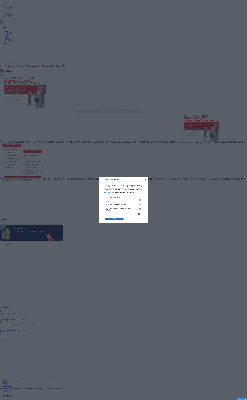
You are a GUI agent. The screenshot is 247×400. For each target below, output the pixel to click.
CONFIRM (114, 218)
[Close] (146, 179)
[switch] (139, 200)
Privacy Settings (243, 399)
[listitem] (123, 197)
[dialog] (123, 200)
